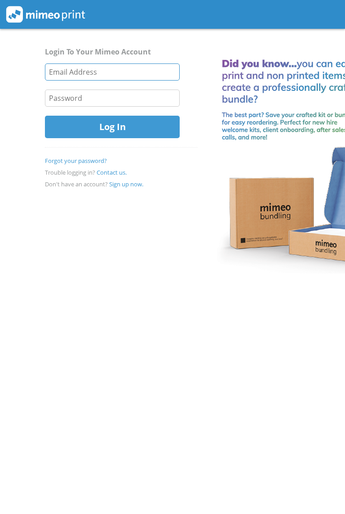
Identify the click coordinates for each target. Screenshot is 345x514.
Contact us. (112, 172)
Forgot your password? (76, 161)
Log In (112, 127)
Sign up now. (126, 184)
